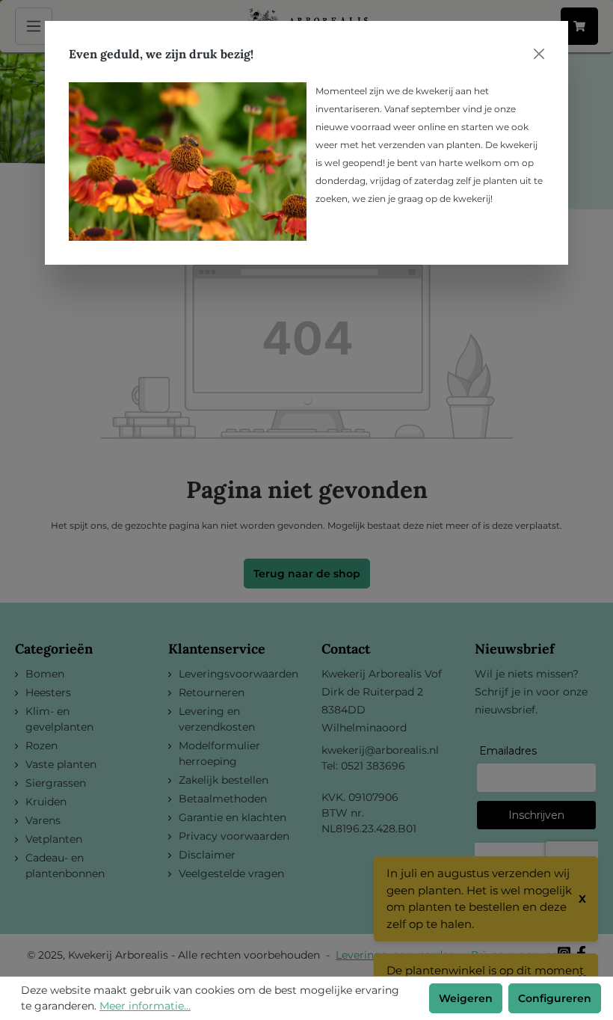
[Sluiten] (539, 54)
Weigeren (466, 998)
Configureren (554, 998)
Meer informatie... (145, 1006)
